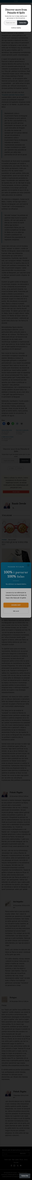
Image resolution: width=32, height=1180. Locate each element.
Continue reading (16, 28)
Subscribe (22, 23)
